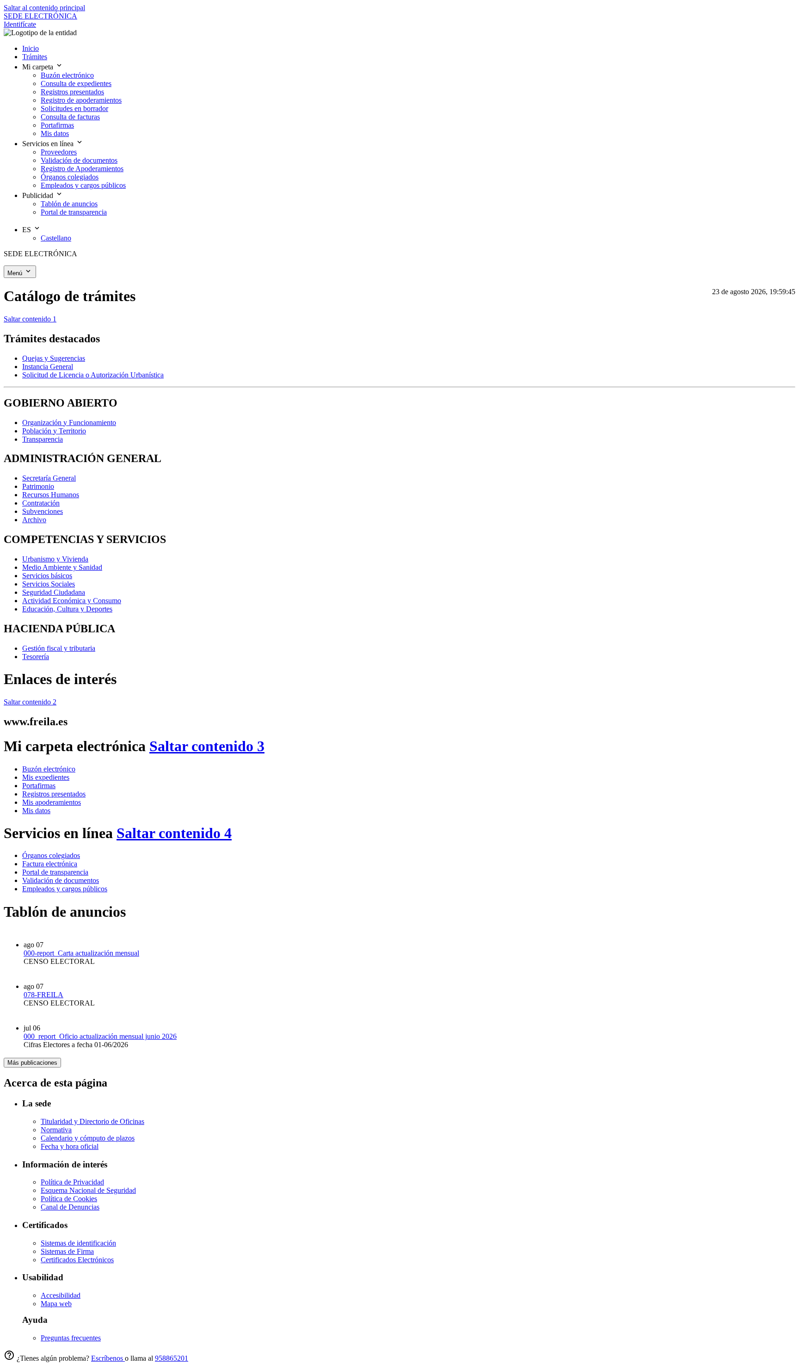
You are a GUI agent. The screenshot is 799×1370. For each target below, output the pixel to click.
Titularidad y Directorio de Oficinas (92, 1121)
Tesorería (35, 656)
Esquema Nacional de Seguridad (88, 1190)
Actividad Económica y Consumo (71, 601)
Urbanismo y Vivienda (55, 559)
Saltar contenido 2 (30, 702)
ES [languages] (27, 230)
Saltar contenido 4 (174, 833)
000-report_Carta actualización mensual (81, 953)
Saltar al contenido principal (44, 8)
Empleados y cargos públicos (64, 889)
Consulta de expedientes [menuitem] (76, 83)
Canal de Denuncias (70, 1207)
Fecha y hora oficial (69, 1146)
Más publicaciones (32, 1062)
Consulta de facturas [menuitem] (70, 117)
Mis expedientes (45, 777)
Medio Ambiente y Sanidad (62, 567)
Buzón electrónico (48, 769)
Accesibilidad (60, 1295)
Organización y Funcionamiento (69, 422)
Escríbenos (108, 1358)
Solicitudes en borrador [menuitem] (74, 108)
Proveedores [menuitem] (59, 152)
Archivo (34, 520)
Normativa (56, 1130)
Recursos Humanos (50, 495)
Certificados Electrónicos (77, 1260)
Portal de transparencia (55, 872)
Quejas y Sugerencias (53, 358)
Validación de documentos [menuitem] (79, 160)
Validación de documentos (60, 880)
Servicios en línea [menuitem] (48, 144)
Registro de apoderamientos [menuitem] (81, 100)
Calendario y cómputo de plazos (88, 1138)
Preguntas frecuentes (71, 1338)
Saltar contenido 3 (206, 746)
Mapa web (56, 1304)
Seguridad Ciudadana (53, 592)
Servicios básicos (47, 576)
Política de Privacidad (72, 1182)
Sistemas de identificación (78, 1243)
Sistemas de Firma (67, 1251)
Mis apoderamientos (51, 802)
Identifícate (20, 24)
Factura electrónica (49, 864)
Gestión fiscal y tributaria (58, 648)
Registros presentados (54, 794)
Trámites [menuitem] (34, 57)
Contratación (41, 503)
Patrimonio (38, 486)
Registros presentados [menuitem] (72, 92)
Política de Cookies (69, 1199)
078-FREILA (43, 995)
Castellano (56, 238)
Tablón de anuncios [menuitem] (69, 204)
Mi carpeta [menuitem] (38, 67)
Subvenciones (42, 511)
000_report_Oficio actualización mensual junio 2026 (100, 1036)
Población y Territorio (54, 431)
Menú (15, 273)
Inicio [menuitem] (30, 48)
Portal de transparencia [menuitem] (74, 212)
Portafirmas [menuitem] (57, 125)
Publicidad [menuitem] (38, 195)
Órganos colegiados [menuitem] (69, 177)
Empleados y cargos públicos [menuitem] (83, 185)
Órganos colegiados (51, 855)
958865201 (171, 1358)
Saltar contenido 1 (30, 319)
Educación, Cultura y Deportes (67, 609)
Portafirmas (38, 786)
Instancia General (47, 366)
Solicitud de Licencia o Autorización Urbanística (93, 375)
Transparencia (42, 439)
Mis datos (36, 811)
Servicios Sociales (48, 584)
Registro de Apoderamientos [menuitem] (82, 169)
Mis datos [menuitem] (55, 133)
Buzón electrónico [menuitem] (67, 75)
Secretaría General (49, 478)
